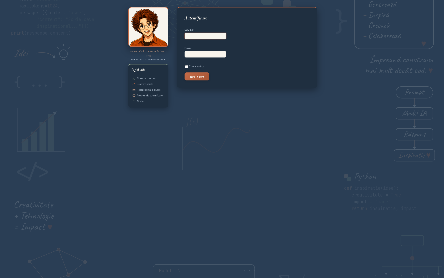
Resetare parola (145, 84)
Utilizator (189, 29)
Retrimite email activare (148, 89)
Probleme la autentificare (150, 95)
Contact (141, 101)
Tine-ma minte (196, 66)
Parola (188, 48)
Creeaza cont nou (146, 78)
